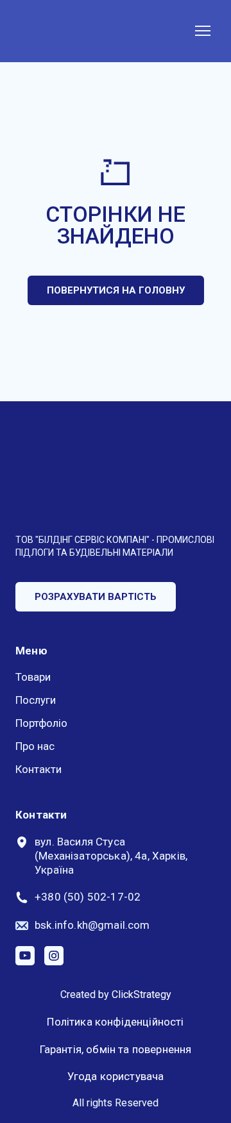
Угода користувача (115, 1076)
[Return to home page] (67, 31)
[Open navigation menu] (203, 31)
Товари (33, 676)
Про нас (35, 746)
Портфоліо (41, 723)
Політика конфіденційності (115, 1021)
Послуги (35, 700)
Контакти (38, 769)
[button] (116, 290)
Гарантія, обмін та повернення (116, 1049)
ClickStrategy (141, 994)
